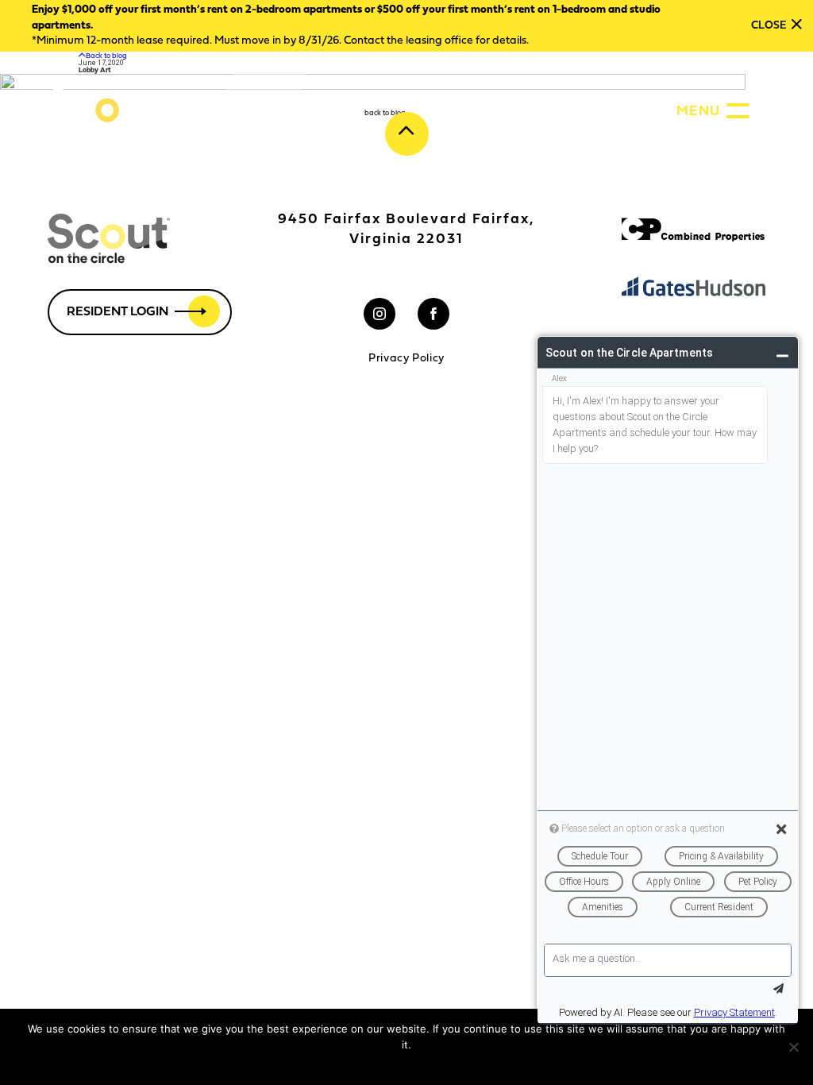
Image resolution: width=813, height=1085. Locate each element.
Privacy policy (422, 1065)
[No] (793, 1047)
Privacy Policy (406, 359)
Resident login (117, 312)
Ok (372, 1065)
